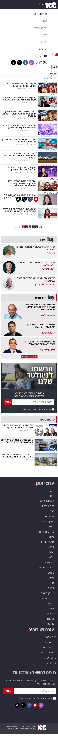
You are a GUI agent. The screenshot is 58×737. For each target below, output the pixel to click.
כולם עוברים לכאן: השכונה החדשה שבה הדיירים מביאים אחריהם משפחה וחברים (17, 455)
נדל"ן (51, 511)
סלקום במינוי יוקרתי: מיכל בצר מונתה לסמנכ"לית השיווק (21, 168)
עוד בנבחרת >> (29, 356)
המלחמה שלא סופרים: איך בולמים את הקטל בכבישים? (36, 279)
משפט (51, 526)
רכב (52, 582)
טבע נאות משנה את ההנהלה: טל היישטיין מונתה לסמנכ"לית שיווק (20, 196)
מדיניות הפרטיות (48, 652)
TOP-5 (50, 608)
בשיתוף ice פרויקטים (26, 430)
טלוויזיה (50, 557)
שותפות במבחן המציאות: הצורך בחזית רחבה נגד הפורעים (36, 264)
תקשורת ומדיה (47, 500)
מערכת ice (32, 89)
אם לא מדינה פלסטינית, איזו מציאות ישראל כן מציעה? (35, 248)
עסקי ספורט (48, 562)
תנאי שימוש (50, 642)
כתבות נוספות (46, 419)
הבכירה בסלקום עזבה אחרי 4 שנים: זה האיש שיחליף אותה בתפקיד (19, 126)
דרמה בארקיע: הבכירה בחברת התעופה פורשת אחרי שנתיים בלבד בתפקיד (19, 155)
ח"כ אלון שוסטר (48, 268)
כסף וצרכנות (48, 506)
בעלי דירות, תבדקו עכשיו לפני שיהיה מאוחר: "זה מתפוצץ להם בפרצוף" (18, 426)
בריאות (50, 588)
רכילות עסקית (47, 541)
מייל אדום (51, 662)
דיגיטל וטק (49, 516)
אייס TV (50, 613)
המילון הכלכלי (47, 593)
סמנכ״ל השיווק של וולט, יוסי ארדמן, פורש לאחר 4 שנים (18, 140)
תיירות (51, 603)
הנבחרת (42, 3)
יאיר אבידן (51, 253)
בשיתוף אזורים (28, 459)
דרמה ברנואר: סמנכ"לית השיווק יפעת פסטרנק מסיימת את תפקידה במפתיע (19, 113)
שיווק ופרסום (48, 521)
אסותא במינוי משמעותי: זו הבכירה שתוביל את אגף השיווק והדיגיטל (19, 210)
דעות (45, 21)
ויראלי (51, 552)
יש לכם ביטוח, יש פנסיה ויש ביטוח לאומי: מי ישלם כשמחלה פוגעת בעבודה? (17, 440)
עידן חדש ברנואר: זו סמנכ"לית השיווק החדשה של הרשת (21, 85)
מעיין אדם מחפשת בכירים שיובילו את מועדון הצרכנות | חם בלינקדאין (19, 98)
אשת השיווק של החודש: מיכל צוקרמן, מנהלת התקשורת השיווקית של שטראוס (22, 183)
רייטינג (50, 577)
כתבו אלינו (51, 637)
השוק (43, 9)
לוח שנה (50, 623)
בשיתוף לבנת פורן (27, 445)
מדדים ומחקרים (46, 531)
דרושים (50, 618)
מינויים (51, 572)
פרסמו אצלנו (50, 657)
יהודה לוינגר (32, 144)
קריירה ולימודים (46, 567)
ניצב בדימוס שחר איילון (45, 284)
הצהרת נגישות (49, 647)
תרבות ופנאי (48, 598)
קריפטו (50, 547)
